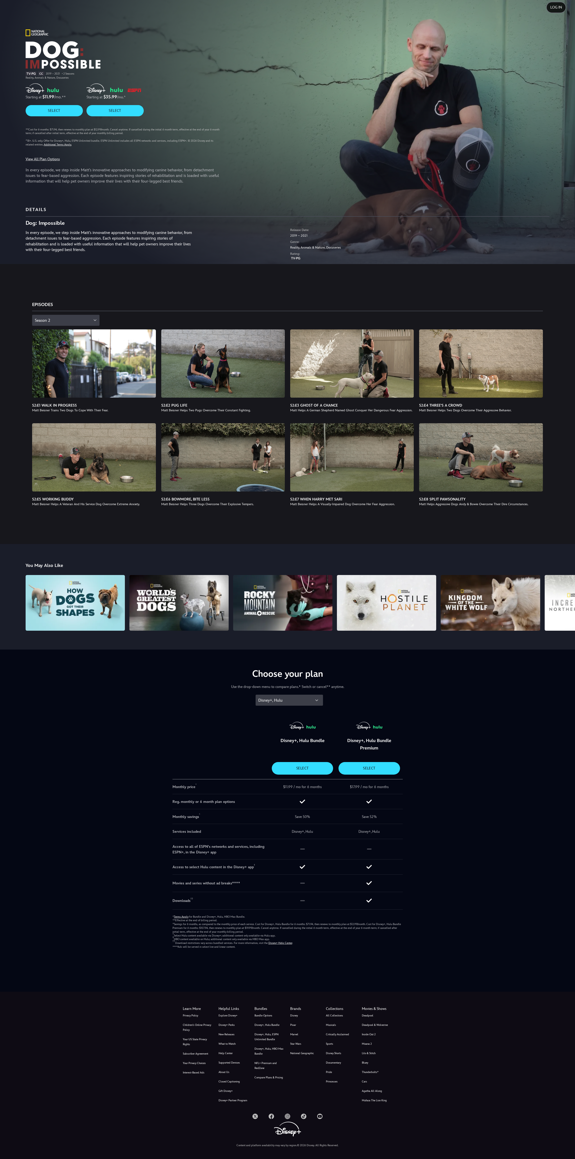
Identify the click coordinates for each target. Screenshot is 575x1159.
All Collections (334, 1015)
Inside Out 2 (369, 1034)
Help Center (226, 1053)
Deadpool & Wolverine (375, 1025)
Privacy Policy (190, 1015)
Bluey (365, 1062)
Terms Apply (181, 916)
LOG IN (556, 7)
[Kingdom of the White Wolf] (490, 603)
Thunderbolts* (370, 1072)
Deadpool (367, 1015)
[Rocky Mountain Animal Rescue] (282, 603)
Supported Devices (229, 1062)
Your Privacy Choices (194, 1063)
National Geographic (302, 1053)
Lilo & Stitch (369, 1053)
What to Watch (227, 1043)
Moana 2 (367, 1043)
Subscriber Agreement (195, 1053)
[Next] (566, 602)
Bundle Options (263, 1015)
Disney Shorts (333, 1053)
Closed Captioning (229, 1081)
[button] (234, 1009)
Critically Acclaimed (337, 1034)
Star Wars (295, 1043)
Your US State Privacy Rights (195, 1042)
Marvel (294, 1034)
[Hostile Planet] (386, 603)
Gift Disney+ (226, 1091)
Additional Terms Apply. (58, 144)
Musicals (331, 1025)
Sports (329, 1043)
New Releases (226, 1034)
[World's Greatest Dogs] (179, 603)
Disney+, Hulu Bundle (266, 1025)
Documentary (333, 1062)
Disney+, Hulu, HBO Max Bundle (268, 1051)
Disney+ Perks (227, 1025)
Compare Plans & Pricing (268, 1077)
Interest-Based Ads (193, 1072)
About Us (224, 1072)
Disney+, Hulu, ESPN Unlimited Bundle (266, 1037)
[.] (255, 1116)
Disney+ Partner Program (233, 1100)
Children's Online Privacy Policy (197, 1027)
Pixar (293, 1025)
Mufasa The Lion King (374, 1100)
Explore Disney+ (228, 1015)
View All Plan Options (43, 159)
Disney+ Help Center (280, 943)
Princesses (332, 1081)
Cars (364, 1081)
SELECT (54, 110)
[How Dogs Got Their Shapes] (75, 603)
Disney (294, 1015)
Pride (329, 1072)
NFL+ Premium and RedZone (265, 1066)
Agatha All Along (372, 1091)
